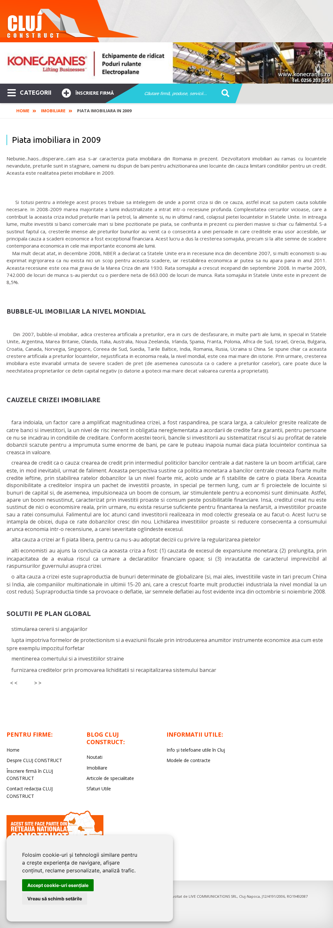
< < (13, 683)
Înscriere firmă (94, 93)
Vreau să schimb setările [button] (54, 898)
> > (37, 683)
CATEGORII (35, 92)
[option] (166, 63)
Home (22, 111)
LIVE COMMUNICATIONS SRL (213, 896)
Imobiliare (53, 111)
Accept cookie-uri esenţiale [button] (57, 885)
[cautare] (223, 94)
